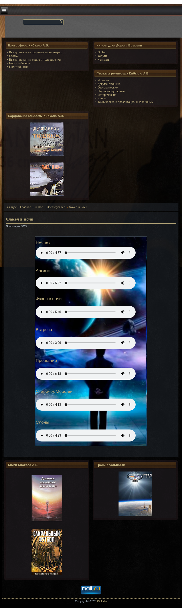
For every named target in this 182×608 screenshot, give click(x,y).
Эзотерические (108, 87)
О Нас (102, 52)
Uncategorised (56, 207)
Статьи (13, 56)
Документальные (109, 84)
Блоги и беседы (19, 63)
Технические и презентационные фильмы (125, 102)
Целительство (18, 66)
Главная (25, 207)
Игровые (103, 80)
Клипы (102, 98)
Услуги (102, 56)
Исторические (107, 94)
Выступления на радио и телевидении (35, 59)
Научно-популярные (111, 91)
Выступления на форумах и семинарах (35, 52)
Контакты (104, 59)
